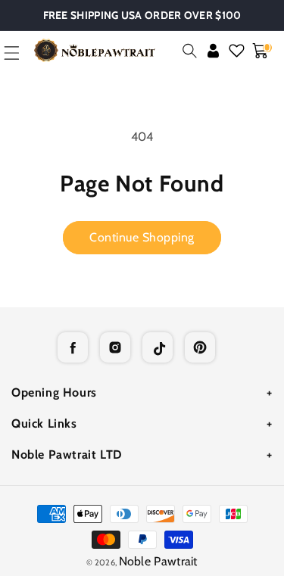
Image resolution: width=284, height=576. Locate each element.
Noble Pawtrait (158, 561)
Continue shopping (142, 237)
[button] (190, 50)
